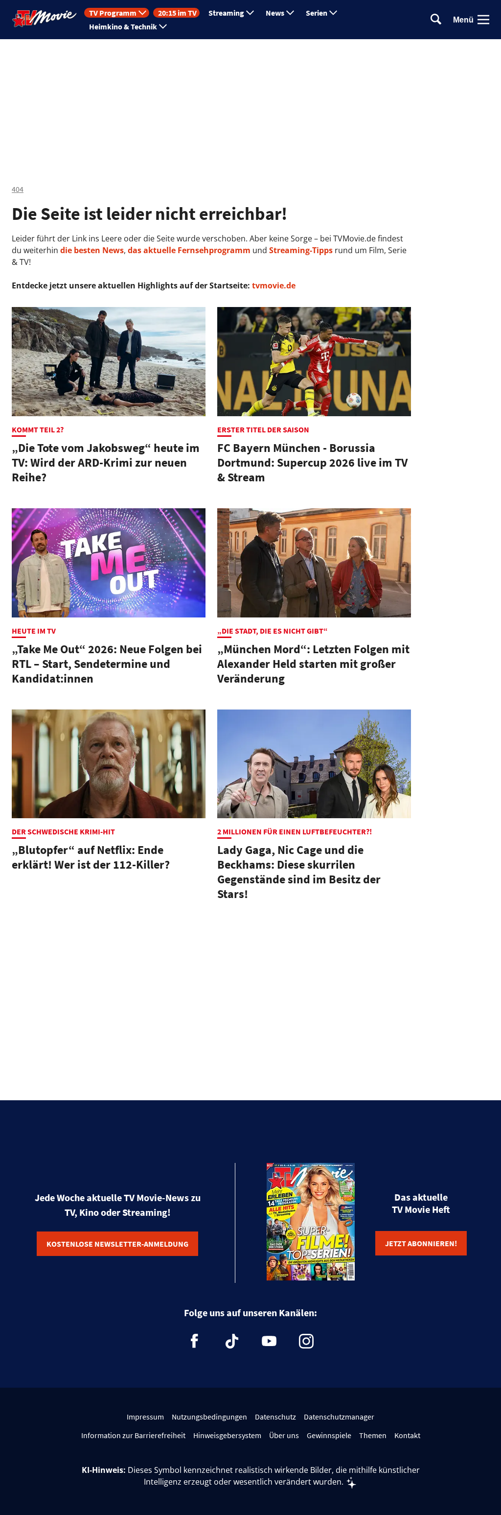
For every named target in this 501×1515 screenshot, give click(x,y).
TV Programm (113, 13)
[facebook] (194, 1341)
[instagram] (306, 1341)
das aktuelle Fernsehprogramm (188, 250)
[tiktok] (232, 1341)
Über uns (284, 1435)
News (275, 13)
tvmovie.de (274, 285)
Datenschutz (275, 1416)
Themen (373, 1435)
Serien (316, 13)
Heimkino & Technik (123, 26)
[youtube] (269, 1341)
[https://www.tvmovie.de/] (44, 18)
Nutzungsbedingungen (209, 1416)
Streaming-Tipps (301, 250)
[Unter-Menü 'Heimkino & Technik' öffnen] (163, 26)
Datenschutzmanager (339, 1416)
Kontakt (407, 1435)
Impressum (145, 1416)
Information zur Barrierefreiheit (133, 1435)
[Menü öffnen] (483, 19)
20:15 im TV (177, 13)
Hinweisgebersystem (227, 1435)
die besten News (92, 250)
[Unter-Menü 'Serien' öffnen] (333, 13)
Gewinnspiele (329, 1435)
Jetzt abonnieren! (421, 1243)
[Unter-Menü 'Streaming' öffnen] (250, 13)
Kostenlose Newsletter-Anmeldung (117, 1244)
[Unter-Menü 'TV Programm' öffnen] (142, 13)
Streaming (226, 13)
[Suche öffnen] (436, 20)
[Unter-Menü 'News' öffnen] (290, 13)
